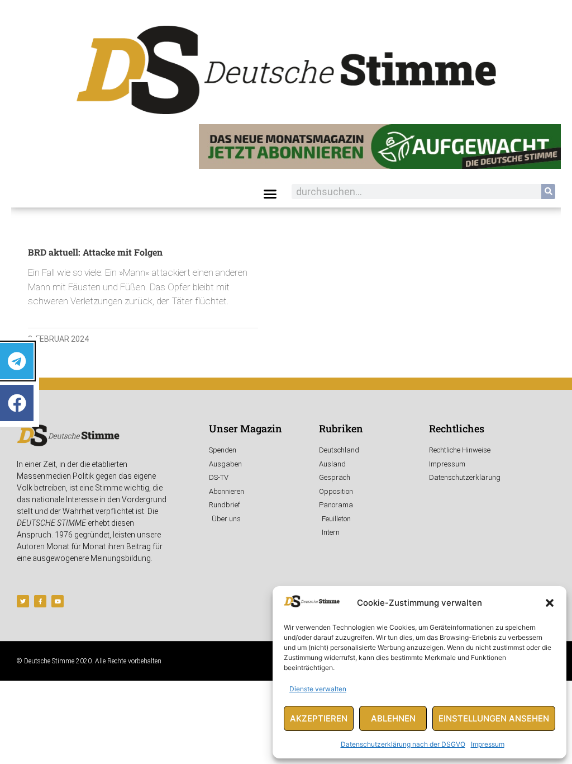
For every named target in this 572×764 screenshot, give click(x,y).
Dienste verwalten (317, 689)
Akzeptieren (318, 718)
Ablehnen (393, 718)
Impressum (487, 744)
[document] (286, 382)
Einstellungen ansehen (493, 718)
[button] (549, 603)
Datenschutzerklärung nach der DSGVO (403, 744)
